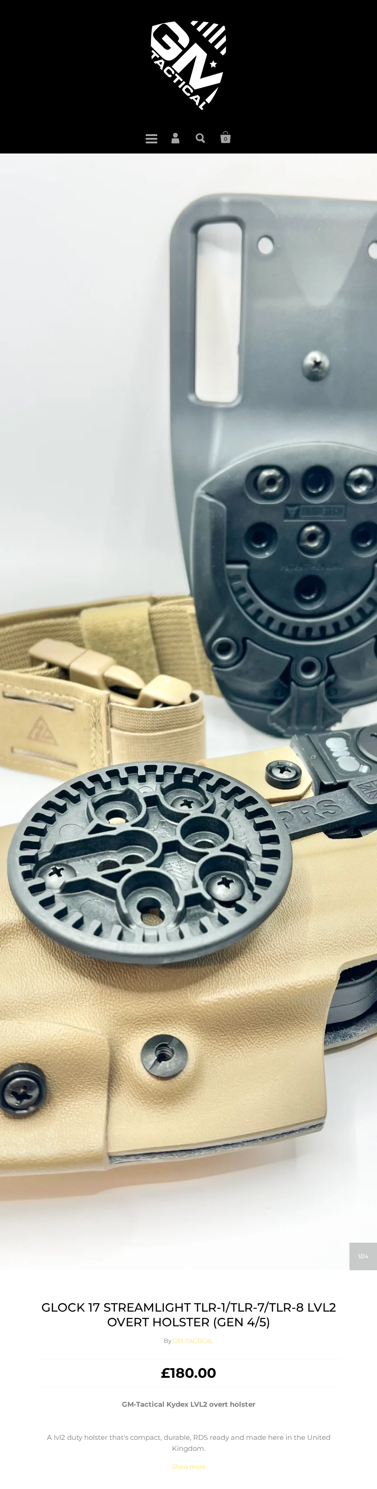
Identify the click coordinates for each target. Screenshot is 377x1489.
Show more (188, 1467)
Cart (225, 137)
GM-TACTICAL (193, 1340)
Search (201, 137)
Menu (151, 137)
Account (176, 137)
